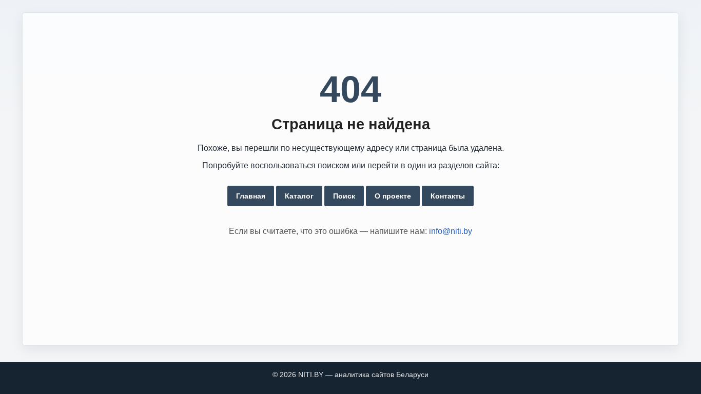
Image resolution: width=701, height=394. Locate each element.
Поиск (344, 196)
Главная (250, 196)
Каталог (299, 196)
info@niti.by (450, 231)
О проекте (393, 196)
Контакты (448, 196)
